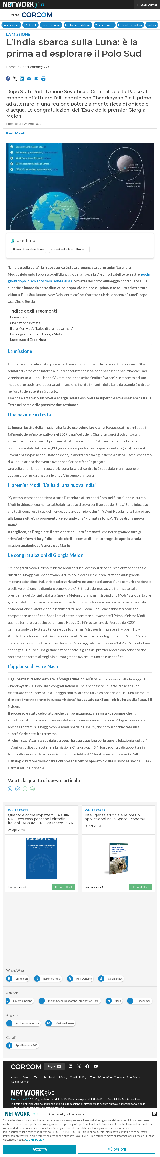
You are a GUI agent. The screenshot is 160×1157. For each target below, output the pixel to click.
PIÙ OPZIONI (117, 1149)
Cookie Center (20, 1081)
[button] (11, 14)
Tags (37, 1077)
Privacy (151, 25)
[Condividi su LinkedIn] (22, 78)
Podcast (138, 25)
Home (11, 67)
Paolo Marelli (15, 133)
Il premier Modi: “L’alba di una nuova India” (41, 328)
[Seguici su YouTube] (95, 1066)
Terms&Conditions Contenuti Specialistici (115, 1077)
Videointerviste (90, 25)
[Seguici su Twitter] (79, 1066)
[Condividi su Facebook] (8, 78)
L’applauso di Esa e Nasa (28, 339)
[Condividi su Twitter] (15, 78)
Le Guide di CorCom (116, 25)
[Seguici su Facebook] (87, 1066)
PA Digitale (16, 25)
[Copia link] (36, 78)
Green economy (37, 25)
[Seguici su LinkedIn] (70, 1066)
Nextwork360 (20, 1099)
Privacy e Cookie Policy (72, 1077)
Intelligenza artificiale (64, 25)
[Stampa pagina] (43, 78)
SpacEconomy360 (34, 67)
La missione (19, 317)
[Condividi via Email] (29, 78)
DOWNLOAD (63, 886)
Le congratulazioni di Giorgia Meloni (37, 334)
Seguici (52, 1066)
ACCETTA (40, 1149)
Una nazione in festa (25, 323)
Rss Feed (49, 1077)
